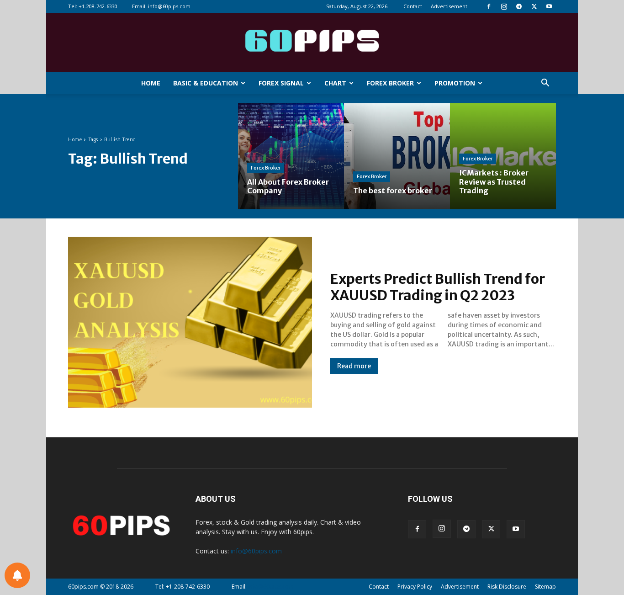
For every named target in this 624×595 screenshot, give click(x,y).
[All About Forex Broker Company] (291, 156)
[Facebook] (489, 6)
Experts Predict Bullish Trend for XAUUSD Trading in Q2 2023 (437, 287)
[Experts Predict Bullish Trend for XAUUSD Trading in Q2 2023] (190, 322)
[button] (545, 84)
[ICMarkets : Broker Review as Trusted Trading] (503, 156)
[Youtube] (549, 6)
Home (150, 83)
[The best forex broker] (397, 156)
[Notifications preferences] (17, 575)
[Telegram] (519, 6)
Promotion (454, 83)
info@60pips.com (169, 6)
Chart (335, 83)
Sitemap (545, 586)
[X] (534, 6)
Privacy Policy (414, 586)
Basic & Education (205, 83)
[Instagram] (504, 6)
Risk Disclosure (506, 586)
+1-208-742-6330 (98, 6)
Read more (354, 366)
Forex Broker (390, 83)
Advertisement (449, 6)
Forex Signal (281, 83)
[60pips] (312, 43)
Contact (412, 6)
